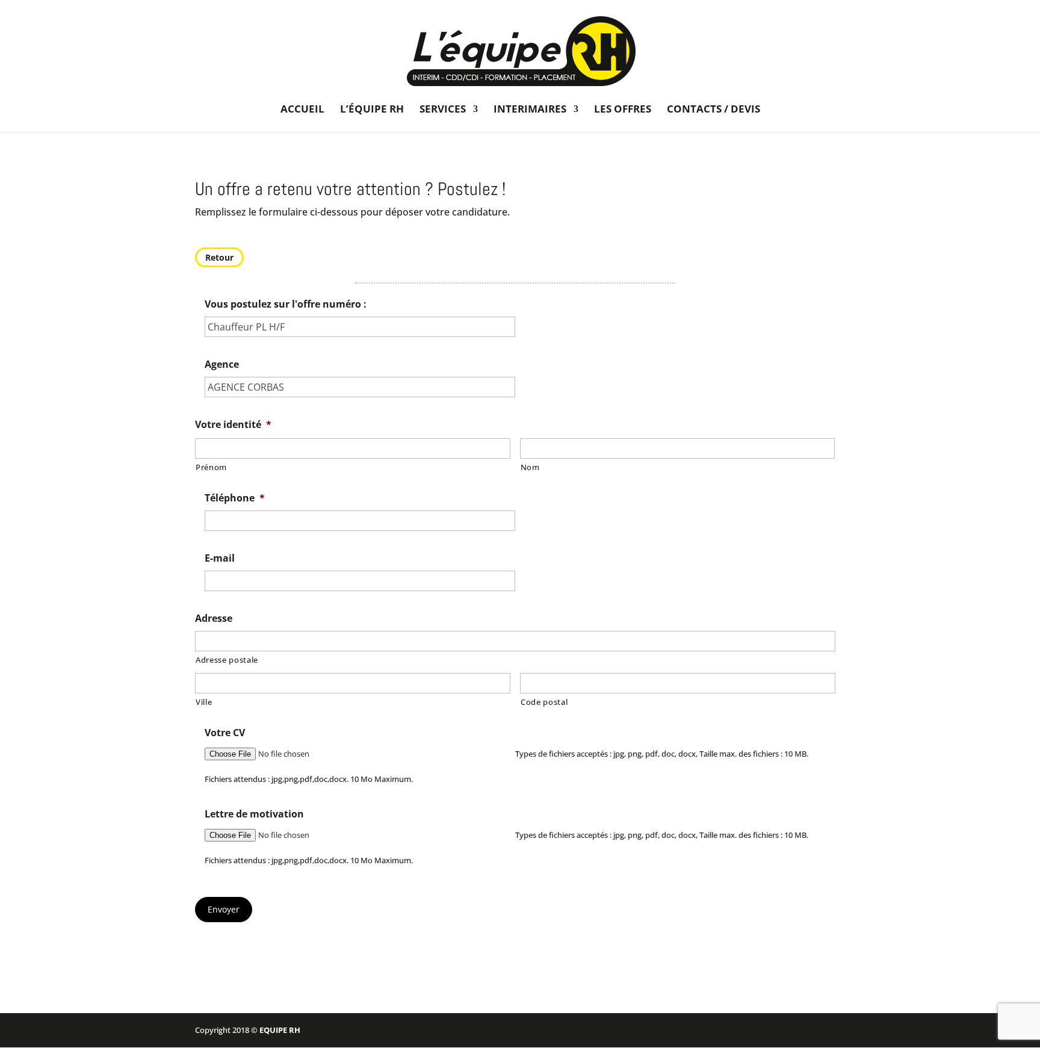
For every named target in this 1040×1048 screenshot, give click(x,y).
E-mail (220, 558)
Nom (530, 467)
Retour (219, 257)
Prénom (211, 467)
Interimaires (530, 110)
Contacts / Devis (713, 110)
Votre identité (233, 424)
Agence (222, 364)
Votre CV (225, 733)
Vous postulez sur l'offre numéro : (286, 304)
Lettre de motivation (254, 814)
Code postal (544, 701)
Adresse (213, 618)
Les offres (622, 110)
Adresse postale (227, 659)
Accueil (302, 110)
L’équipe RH (372, 110)
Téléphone (235, 498)
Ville (204, 701)
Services (442, 110)
